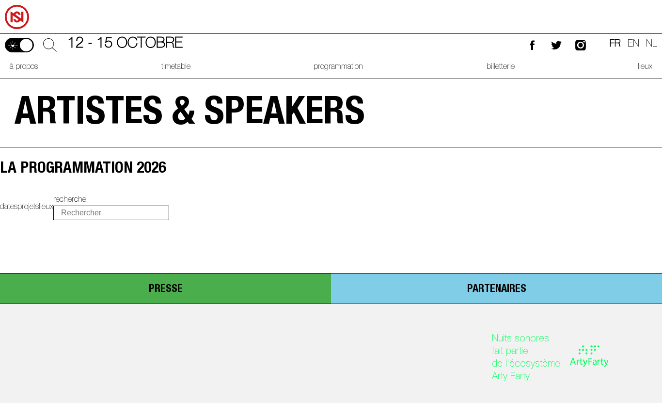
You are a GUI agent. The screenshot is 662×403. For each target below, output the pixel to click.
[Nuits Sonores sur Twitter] (556, 44)
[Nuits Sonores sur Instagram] (580, 44)
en (633, 44)
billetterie (501, 67)
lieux (645, 67)
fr (615, 44)
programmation (338, 67)
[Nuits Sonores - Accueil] (16, 3)
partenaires (496, 289)
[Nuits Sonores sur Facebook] (532, 44)
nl (651, 44)
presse (166, 289)
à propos (24, 67)
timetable (175, 67)
